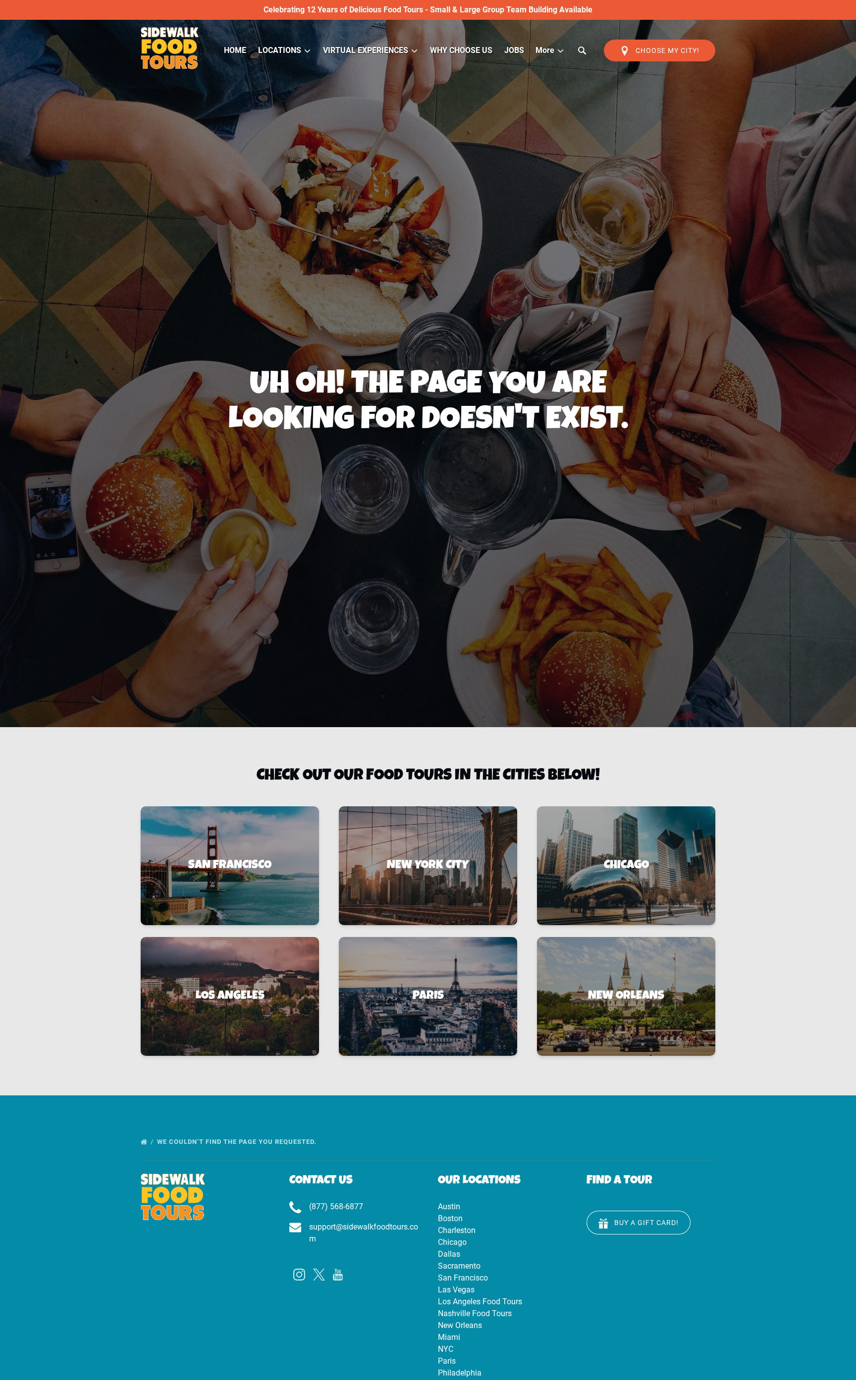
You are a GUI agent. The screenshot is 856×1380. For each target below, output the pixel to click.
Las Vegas (456, 1289)
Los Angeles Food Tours (480, 1301)
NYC (445, 1349)
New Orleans (460, 1325)
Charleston (457, 1230)
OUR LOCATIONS (479, 1181)
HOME (235, 50)
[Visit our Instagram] (299, 1275)
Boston (450, 1218)
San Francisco (463, 1277)
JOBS (514, 50)
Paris (447, 1361)
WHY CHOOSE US (461, 50)
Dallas (449, 1254)
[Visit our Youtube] (338, 1275)
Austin (449, 1206)
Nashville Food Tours (475, 1313)
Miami (449, 1337)
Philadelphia (460, 1373)
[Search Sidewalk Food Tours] (582, 50)
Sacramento (459, 1266)
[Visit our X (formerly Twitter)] (319, 1275)
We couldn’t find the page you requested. (238, 1141)
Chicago (452, 1242)
